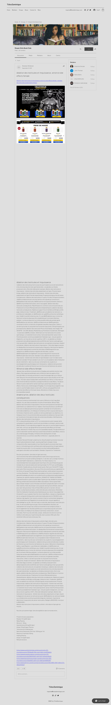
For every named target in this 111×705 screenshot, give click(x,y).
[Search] (81, 49)
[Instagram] (85, 10)
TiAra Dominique (14, 4)
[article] (41, 371)
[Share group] (95, 49)
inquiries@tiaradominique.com (74, 10)
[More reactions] (23, 668)
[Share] (64, 66)
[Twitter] (90, 10)
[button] (103, 10)
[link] (20, 55)
